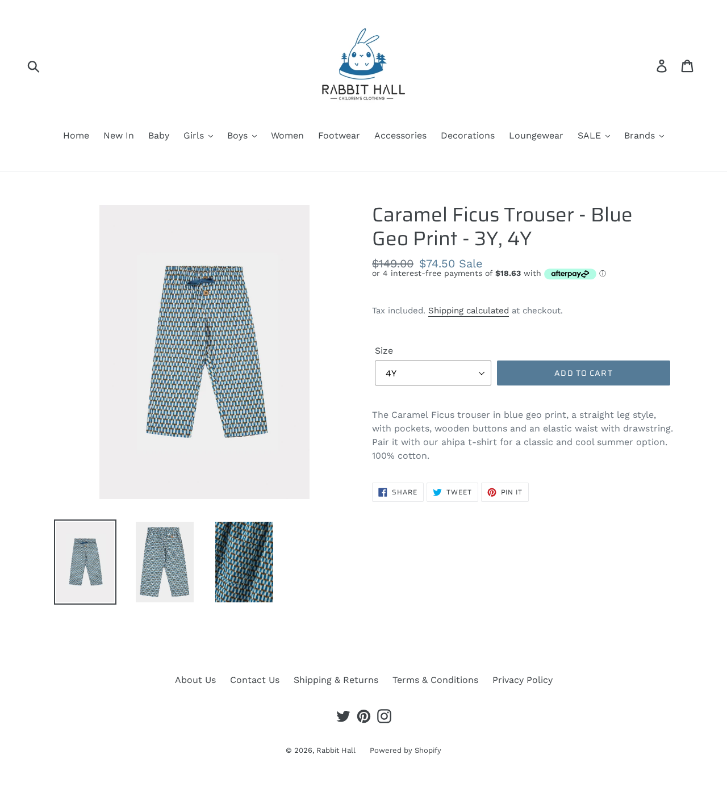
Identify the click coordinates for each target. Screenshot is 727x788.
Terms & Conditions (435, 679)
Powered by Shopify (405, 750)
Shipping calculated (468, 310)
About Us (195, 679)
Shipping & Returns (336, 679)
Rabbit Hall (336, 750)
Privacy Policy (522, 679)
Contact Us (254, 679)
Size (384, 350)
